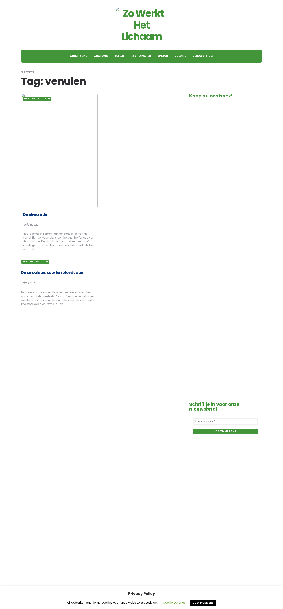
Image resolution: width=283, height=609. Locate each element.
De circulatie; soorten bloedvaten (53, 272)
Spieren (162, 56)
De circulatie (35, 214)
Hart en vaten (141, 56)
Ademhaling (79, 56)
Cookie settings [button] (174, 603)
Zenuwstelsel (203, 56)
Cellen (119, 56)
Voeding (181, 56)
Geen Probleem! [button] (203, 603)
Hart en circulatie (37, 98)
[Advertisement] (225, 486)
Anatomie (101, 56)
